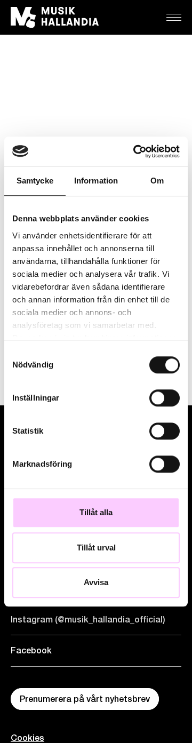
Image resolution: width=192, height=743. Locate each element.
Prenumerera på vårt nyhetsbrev (85, 699)
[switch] (164, 397)
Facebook (31, 650)
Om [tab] (157, 180)
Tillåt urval (96, 547)
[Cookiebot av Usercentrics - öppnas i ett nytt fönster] (135, 151)
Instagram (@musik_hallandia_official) (88, 619)
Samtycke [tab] (35, 180)
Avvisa (96, 582)
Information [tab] (96, 180)
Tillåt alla (96, 512)
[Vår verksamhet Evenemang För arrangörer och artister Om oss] (173, 17)
